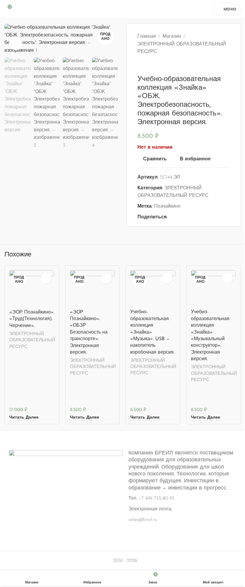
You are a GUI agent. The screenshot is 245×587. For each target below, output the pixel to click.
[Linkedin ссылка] (192, 218)
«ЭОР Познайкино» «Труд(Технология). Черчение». (31, 319)
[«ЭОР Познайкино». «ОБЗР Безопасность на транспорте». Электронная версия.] (92, 288)
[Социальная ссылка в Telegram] (199, 218)
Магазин (172, 36)
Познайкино (167, 206)
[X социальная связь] (178, 218)
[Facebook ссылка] (170, 218)
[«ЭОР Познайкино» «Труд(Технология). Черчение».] (31, 288)
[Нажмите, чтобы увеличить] (15, 43)
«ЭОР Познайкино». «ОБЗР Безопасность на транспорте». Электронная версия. (89, 332)
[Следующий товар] (155, 65)
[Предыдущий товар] (141, 65)
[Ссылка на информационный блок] (122, 487)
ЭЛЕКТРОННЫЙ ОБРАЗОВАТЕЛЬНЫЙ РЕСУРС (181, 48)
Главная (146, 36)
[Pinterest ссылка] (185, 218)
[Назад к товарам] (148, 65)
